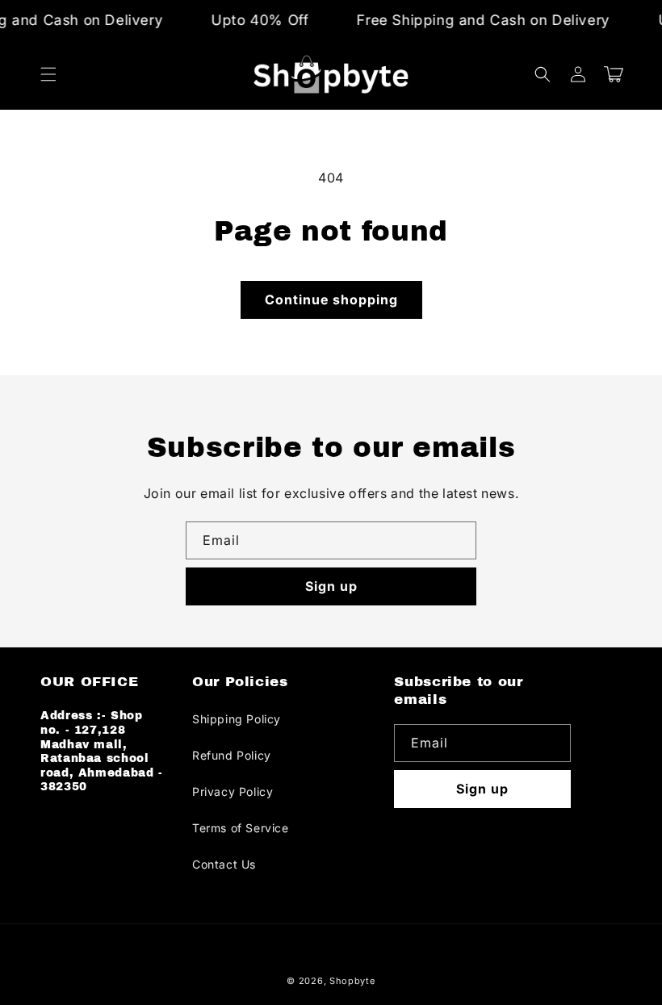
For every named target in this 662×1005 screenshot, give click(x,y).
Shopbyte (352, 980)
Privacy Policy (232, 791)
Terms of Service (240, 828)
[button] (48, 74)
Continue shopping (331, 299)
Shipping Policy (236, 719)
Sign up (331, 586)
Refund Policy (231, 755)
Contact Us (224, 864)
